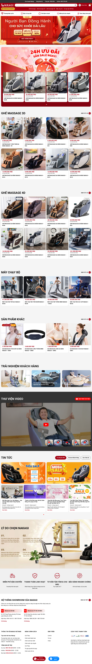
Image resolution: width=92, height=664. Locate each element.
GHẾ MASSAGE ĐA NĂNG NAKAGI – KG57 (79, 255)
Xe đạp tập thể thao (69, 8)
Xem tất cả (84, 113)
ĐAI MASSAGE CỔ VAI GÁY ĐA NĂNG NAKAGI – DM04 (12, 349)
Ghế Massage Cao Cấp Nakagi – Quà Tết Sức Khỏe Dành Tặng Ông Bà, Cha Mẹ (12, 502)
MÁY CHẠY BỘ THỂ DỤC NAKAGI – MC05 (11, 302)
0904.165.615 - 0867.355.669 (14, 618)
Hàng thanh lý (39, 1)
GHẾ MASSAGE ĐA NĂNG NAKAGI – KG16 (11, 176)
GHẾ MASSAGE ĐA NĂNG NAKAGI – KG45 (78, 99)
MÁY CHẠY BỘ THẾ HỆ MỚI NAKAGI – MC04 (35, 302)
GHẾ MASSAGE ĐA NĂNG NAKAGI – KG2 (34, 145)
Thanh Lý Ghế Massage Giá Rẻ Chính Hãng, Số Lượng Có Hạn (34, 501)
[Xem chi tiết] (23, 473)
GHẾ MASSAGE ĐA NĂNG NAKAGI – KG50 (11, 255)
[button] (89, 30)
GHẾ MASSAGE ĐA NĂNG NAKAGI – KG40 (35, 99)
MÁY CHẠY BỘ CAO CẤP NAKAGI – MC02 (79, 302)
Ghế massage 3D (41, 8)
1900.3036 (52, 1)
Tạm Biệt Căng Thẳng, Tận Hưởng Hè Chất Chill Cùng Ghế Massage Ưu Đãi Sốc (79, 502)
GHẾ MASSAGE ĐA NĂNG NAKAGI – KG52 (34, 224)
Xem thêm (4, 510)
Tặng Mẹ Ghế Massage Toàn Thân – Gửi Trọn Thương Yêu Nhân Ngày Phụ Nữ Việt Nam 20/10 (57, 502)
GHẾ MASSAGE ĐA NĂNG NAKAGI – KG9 (79, 224)
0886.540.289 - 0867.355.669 (37, 618)
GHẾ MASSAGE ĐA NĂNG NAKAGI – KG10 (34, 176)
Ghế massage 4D (51, 8)
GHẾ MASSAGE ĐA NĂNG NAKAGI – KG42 (56, 99)
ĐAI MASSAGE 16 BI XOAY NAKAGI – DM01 (79, 349)
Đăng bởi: (8, 505)
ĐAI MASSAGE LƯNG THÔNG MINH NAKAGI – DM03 (34, 349)
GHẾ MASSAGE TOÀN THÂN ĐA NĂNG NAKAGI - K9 (10, 145)
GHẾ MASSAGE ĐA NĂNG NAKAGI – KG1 (56, 145)
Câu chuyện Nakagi (29, 1)
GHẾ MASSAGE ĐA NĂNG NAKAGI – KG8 (79, 145)
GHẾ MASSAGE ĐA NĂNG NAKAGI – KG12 (79, 176)
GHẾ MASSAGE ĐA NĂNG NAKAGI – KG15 (56, 176)
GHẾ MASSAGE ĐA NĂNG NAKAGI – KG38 (13, 99)
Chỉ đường (4, 621)
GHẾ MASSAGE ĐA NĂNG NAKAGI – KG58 (56, 255)
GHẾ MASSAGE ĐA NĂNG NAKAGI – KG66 (11, 224)
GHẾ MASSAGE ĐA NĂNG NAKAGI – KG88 (56, 224)
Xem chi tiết (84, 600)
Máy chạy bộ (59, 8)
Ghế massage (32, 8)
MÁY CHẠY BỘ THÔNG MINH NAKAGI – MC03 (57, 302)
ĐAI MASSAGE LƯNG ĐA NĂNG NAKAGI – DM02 (55, 349)
